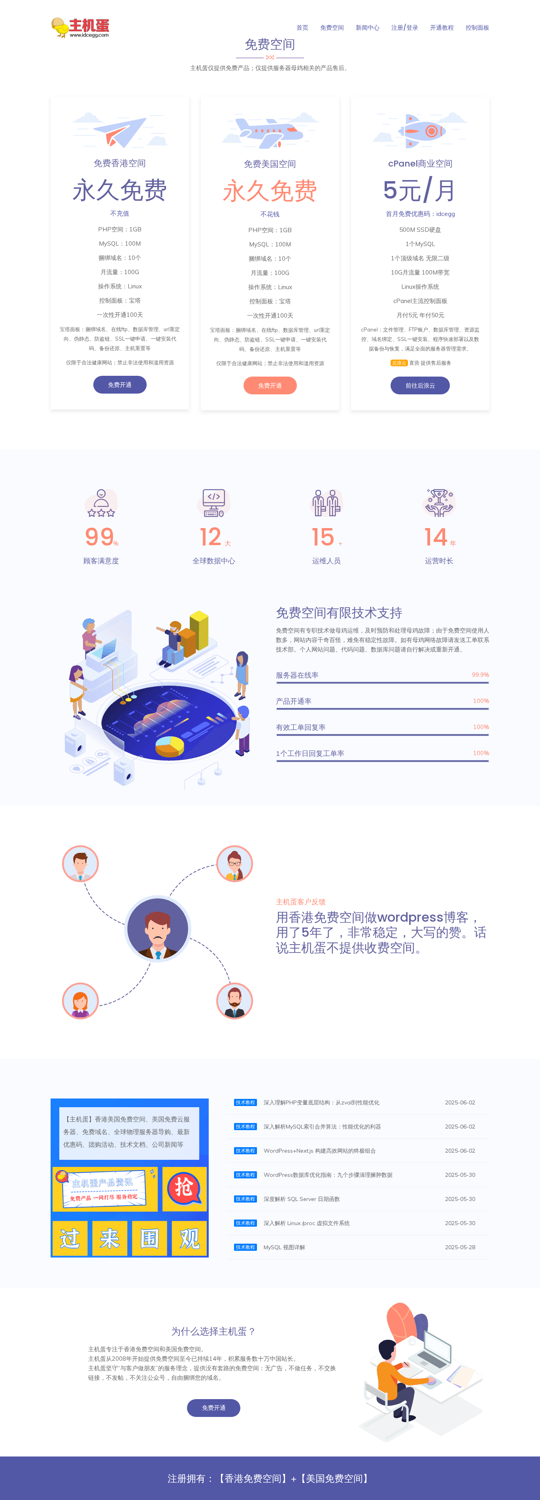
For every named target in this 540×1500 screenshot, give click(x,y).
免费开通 (120, 384)
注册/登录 (404, 27)
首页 (302, 27)
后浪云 (399, 363)
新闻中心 (368, 27)
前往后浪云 (420, 385)
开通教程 (442, 27)
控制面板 (477, 27)
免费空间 (332, 27)
